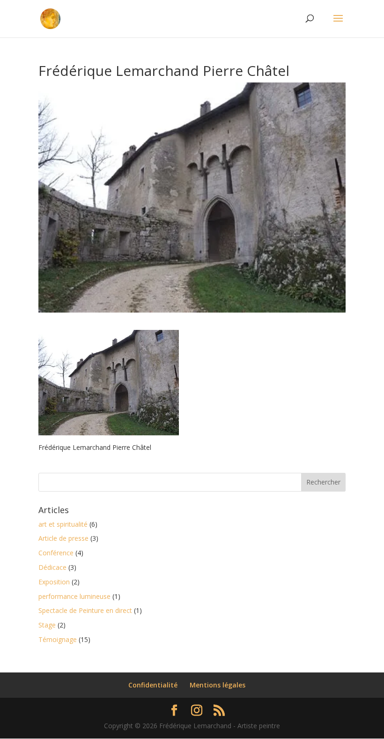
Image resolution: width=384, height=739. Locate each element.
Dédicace (52, 567)
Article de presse (63, 538)
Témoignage (57, 639)
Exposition (54, 581)
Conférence (56, 552)
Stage (47, 624)
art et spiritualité (63, 524)
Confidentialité (152, 684)
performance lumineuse (74, 596)
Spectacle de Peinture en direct (85, 610)
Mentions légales (217, 684)
